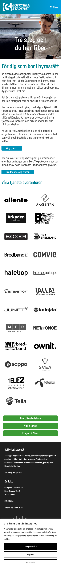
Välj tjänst (30, 426)
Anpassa (30, 554)
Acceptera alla (30, 546)
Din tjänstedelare (30, 418)
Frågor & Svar (30, 433)
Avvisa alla (30, 562)
